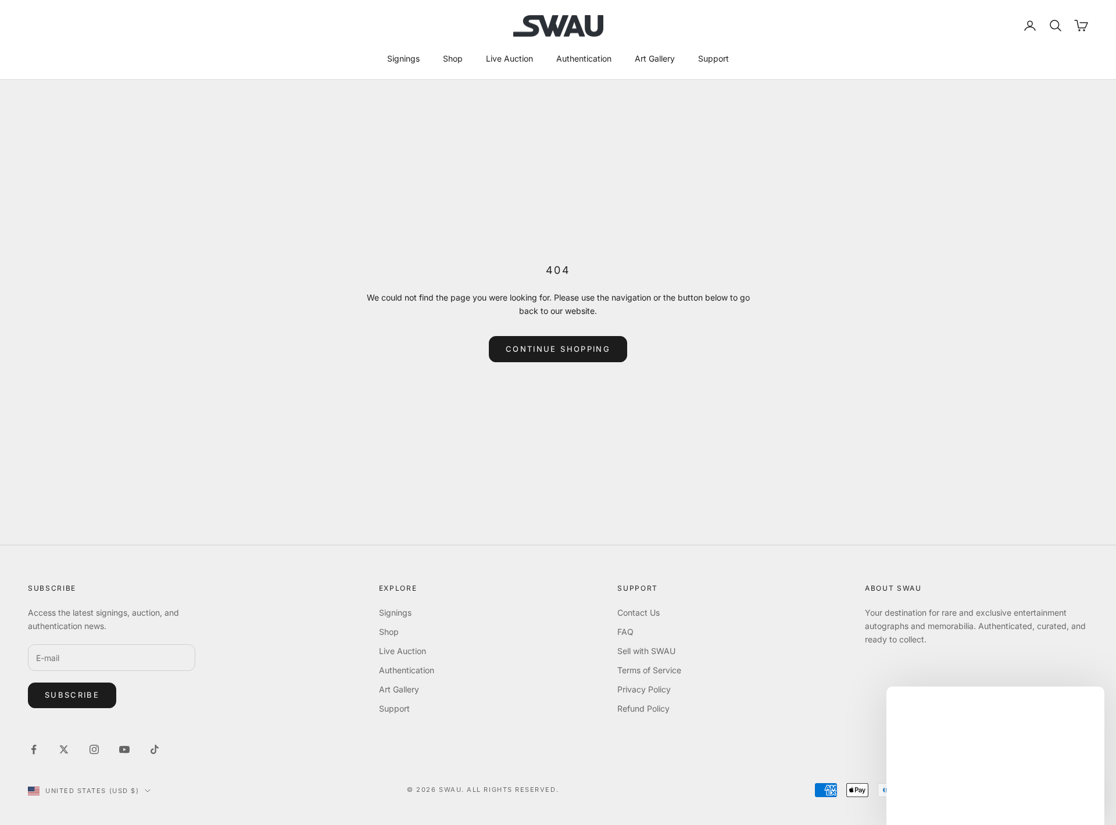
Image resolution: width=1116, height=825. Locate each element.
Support (713, 58)
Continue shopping (558, 348)
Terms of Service (649, 670)
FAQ (625, 632)
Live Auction (509, 58)
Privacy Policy (644, 689)
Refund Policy (643, 708)
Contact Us (638, 612)
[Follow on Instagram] (94, 749)
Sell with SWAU (646, 651)
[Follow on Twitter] (64, 749)
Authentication (583, 58)
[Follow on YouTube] (124, 749)
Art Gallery (655, 58)
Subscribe (72, 694)
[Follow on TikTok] (154, 749)
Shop (453, 58)
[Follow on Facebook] (34, 749)
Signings (403, 58)
